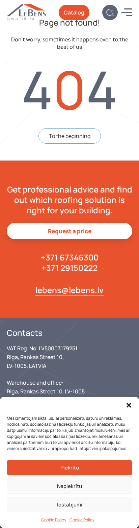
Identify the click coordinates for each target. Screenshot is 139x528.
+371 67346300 (70, 257)
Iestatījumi (69, 504)
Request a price (69, 231)
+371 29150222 (69, 267)
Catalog (74, 12)
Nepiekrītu (69, 486)
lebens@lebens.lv (69, 289)
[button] (129, 405)
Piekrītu (69, 467)
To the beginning (69, 136)
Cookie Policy (53, 520)
